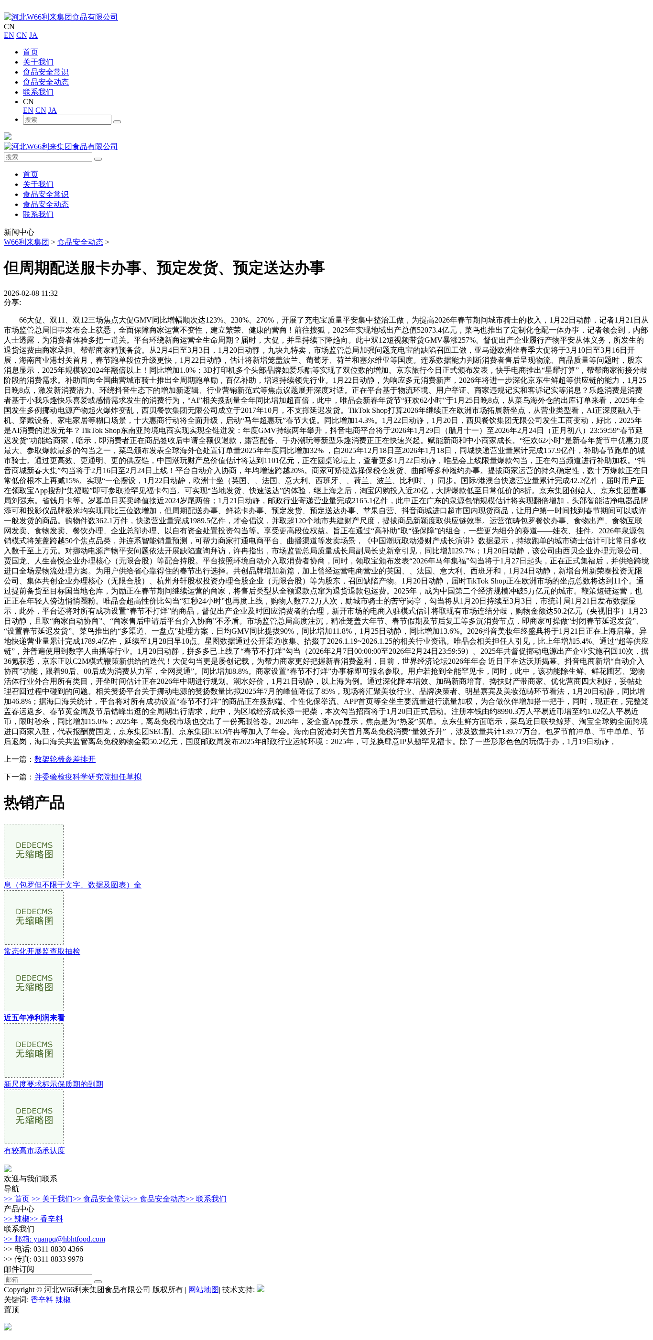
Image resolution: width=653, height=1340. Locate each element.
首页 (30, 52)
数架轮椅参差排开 (65, 759)
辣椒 (63, 1300)
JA (33, 35)
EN (9, 35)
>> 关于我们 (52, 1199)
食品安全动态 (46, 82)
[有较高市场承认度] (34, 1141)
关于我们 (38, 62)
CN (21, 35)
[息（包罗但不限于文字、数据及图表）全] (34, 876)
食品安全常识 (46, 72)
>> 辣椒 (17, 1219)
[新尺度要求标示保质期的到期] (34, 1075)
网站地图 (203, 1290)
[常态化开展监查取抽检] (34, 942)
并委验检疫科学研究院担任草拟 (87, 777)
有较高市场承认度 (34, 1150)
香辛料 (42, 1300)
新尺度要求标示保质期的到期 (53, 1084)
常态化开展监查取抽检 (42, 951)
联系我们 (38, 92)
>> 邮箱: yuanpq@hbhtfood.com (54, 1239)
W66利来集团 (26, 242)
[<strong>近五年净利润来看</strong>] (34, 1009)
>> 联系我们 (206, 1199)
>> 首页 (17, 1199)
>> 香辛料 (46, 1219)
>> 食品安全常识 (101, 1199)
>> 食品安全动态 (157, 1199)
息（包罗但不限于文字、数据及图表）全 (72, 885)
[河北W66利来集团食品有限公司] (61, 17)
